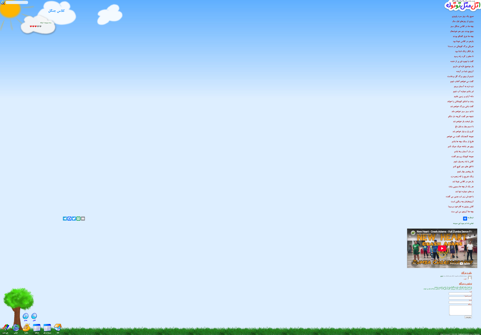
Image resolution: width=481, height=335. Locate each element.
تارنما (470, 300)
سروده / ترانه (44, 22)
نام (471, 291)
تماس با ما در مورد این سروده (463, 223)
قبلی (34, 320)
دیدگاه (470, 304)
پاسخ (442, 276)
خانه (58, 332)
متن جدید (5, 332)
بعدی (25, 320)
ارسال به (470, 218)
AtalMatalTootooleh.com (465, 334)
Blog (442, 334)
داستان (37, 332)
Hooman (477, 334)
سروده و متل (47, 332)
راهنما (26, 332)
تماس (16, 332)
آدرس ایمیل (468, 296)
